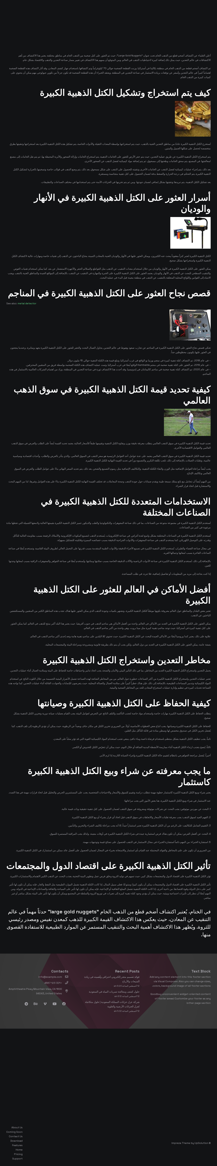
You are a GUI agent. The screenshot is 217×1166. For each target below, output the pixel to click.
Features (17, 1145)
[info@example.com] (65, 977)
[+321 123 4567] (65, 983)
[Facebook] (64, 1004)
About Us (17, 1127)
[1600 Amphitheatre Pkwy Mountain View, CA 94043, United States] (65, 991)
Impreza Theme (181, 1143)
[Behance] (35, 1004)
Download (16, 1140)
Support (17, 1158)
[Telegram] (26, 1004)
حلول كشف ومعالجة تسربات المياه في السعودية (114, 991)
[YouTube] (54, 1004)
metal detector (27, 303)
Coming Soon (14, 1132)
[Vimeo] (45, 1004)
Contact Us (16, 1136)
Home (19, 1149)
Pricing (18, 1154)
